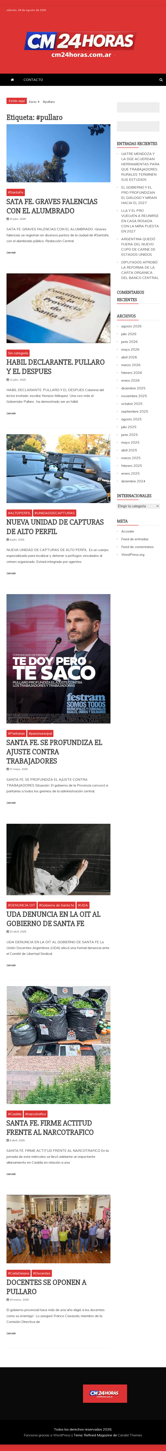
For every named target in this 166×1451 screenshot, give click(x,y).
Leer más (11, 252)
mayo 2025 (130, 442)
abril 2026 (129, 357)
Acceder (127, 531)
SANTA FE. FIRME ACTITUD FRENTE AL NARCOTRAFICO (50, 1127)
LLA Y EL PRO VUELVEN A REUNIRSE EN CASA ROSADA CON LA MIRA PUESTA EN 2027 (140, 220)
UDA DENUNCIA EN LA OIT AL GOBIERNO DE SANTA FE (53, 919)
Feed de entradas (134, 539)
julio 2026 (128, 334)
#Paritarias (16, 733)
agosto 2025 (131, 419)
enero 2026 (130, 380)
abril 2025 (129, 450)
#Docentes (41, 1273)
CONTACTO (33, 79)
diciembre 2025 (133, 388)
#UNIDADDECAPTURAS (55, 513)
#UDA (83, 905)
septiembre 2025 (134, 411)
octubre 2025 (131, 403)
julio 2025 (128, 427)
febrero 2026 (131, 372)
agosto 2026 (131, 326)
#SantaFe (15, 192)
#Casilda (14, 1114)
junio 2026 (129, 341)
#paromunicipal (40, 733)
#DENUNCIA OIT (21, 905)
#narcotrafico (35, 1114)
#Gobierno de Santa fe (56, 905)
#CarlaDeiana (18, 1273)
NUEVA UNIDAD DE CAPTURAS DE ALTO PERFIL (55, 526)
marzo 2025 (130, 458)
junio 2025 (129, 434)
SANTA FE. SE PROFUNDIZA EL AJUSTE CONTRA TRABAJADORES (54, 752)
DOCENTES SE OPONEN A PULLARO (46, 1287)
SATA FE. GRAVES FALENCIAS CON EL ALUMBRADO (51, 206)
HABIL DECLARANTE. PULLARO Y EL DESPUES (55, 367)
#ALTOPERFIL (19, 513)
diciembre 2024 (133, 481)
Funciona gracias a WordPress (48, 1435)
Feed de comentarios (137, 547)
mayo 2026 (130, 349)
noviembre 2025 (134, 396)
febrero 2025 (131, 465)
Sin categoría (18, 353)
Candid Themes (130, 1435)
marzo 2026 (130, 365)
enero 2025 (130, 473)
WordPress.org (132, 554)
